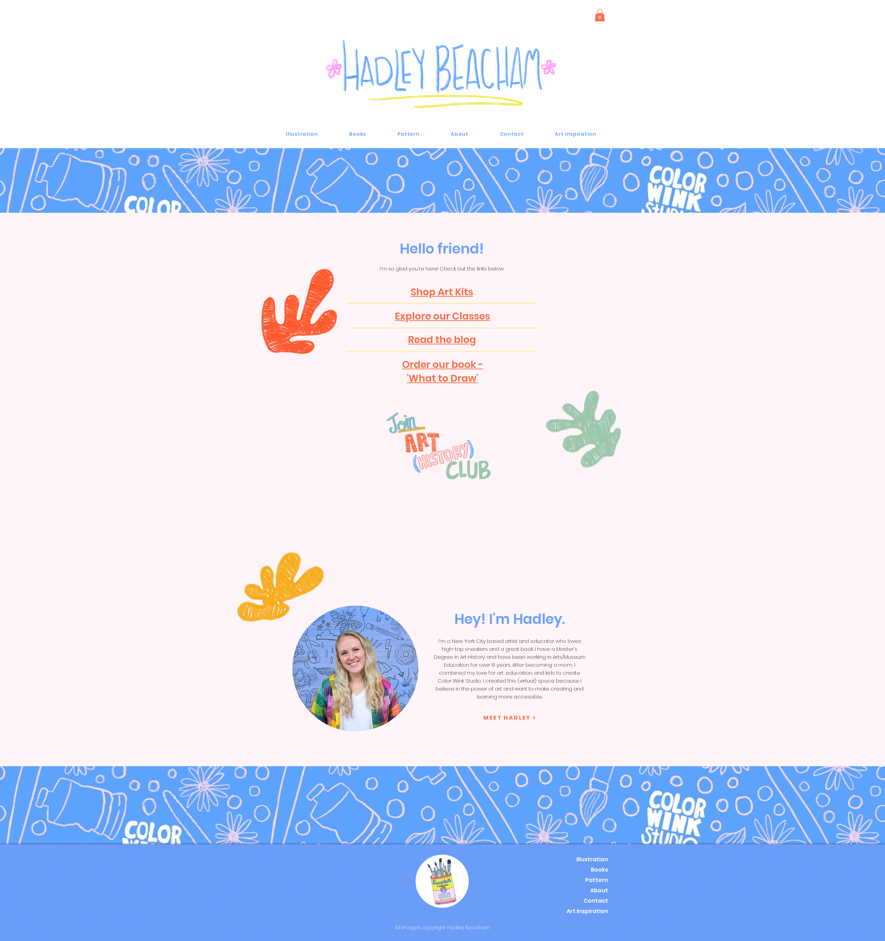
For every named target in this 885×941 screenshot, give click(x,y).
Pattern (596, 880)
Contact (596, 901)
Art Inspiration (587, 911)
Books (599, 870)
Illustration (592, 859)
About (599, 890)
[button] (600, 15)
